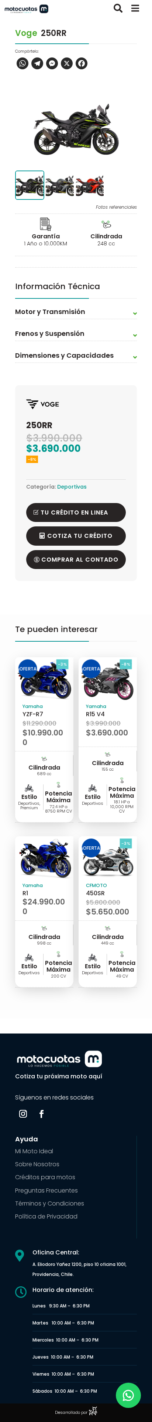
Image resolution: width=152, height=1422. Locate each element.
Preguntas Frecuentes (46, 1190)
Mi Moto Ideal (34, 1151)
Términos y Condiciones (49, 1203)
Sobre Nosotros (37, 1164)
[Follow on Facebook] (41, 1114)
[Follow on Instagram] (23, 1114)
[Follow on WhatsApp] (128, 1395)
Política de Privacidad (46, 1216)
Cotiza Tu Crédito (80, 536)
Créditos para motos (45, 1177)
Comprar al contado (79, 559)
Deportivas (72, 486)
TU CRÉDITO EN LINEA (74, 512)
